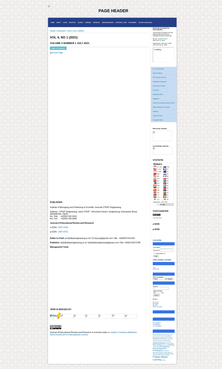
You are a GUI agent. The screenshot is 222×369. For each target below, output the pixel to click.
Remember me (160, 253)
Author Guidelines (145, 22)
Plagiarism (156, 98)
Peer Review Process (159, 77)
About (58, 22)
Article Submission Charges (161, 107)
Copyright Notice (158, 120)
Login (65, 22)
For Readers (157, 323)
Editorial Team (121, 22)
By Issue (155, 302)
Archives (96, 22)
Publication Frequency (160, 81)
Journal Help (157, 240)
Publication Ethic (158, 94)
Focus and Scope (158, 69)
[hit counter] (156, 215)
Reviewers (132, 22)
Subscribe (156, 269)
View (154, 267)
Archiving (156, 90)
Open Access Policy (159, 86)
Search (80, 22)
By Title (155, 305)
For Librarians (157, 326)
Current (88, 22)
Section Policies (158, 73)
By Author (156, 303)
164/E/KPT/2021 (163, 39)
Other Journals (157, 307)
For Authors (156, 324)
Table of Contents (58, 48)
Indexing (155, 111)
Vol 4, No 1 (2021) (76, 31)
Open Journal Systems (162, 260)
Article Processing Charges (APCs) (164, 103)
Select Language (158, 277)
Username (156, 247)
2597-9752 (63, 232)
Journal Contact (158, 115)
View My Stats (157, 218)
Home (52, 22)
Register (72, 22)
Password (156, 250)
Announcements (108, 22)
